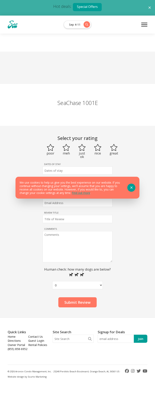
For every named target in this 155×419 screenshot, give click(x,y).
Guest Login (36, 341)
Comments (50, 228)
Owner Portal (16, 345)
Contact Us (35, 337)
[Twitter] (139, 371)
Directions (14, 341)
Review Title (51, 212)
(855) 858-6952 (17, 349)
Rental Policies (37, 345)
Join (140, 339)
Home (12, 337)
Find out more (81, 193)
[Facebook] (127, 371)
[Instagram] (133, 371)
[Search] (90, 339)
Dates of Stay (52, 164)
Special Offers (87, 6)
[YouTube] (145, 371)
